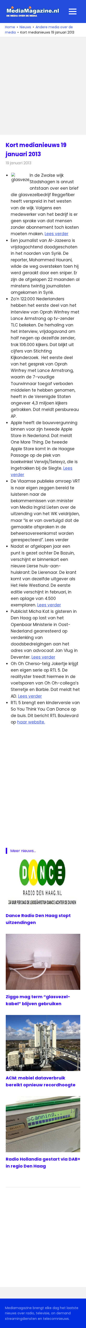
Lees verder (56, 234)
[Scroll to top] (79, 1321)
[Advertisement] (43, 86)
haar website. (31, 722)
